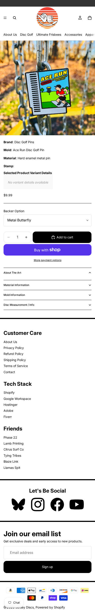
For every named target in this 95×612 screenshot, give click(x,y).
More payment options (47, 260)
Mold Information (14, 295)
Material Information (16, 285)
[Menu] (5, 18)
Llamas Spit (12, 467)
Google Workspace (17, 399)
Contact (9, 372)
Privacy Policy (14, 348)
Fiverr (8, 417)
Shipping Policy (15, 360)
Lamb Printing (14, 443)
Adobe (8, 410)
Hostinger (10, 404)
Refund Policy (13, 354)
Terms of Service (16, 366)
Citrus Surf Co (14, 449)
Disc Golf (26, 34)
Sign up (47, 567)
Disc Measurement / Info (19, 304)
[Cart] (90, 18)
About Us (10, 34)
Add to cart (65, 237)
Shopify (9, 392)
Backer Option (14, 211)
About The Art (12, 272)
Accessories (73, 34)
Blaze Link (11, 461)
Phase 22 (10, 437)
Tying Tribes (12, 455)
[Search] (14, 18)
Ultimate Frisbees (48, 34)
